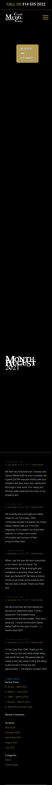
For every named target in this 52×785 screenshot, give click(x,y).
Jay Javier (12, 465)
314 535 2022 (33, 4)
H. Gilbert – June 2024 (16, 691)
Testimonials (37, 465)
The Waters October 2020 (17, 639)
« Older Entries (12, 679)
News (8, 759)
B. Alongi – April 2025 (16, 686)
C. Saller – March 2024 (16, 696)
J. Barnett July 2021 (14, 461)
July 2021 (10, 747)
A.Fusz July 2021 (13, 504)
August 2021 (11, 742)
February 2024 (12, 732)
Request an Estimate (34, 67)
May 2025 (10, 727)
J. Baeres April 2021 (14, 597)
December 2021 (13, 737)
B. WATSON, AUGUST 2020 (18, 707)
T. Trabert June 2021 (14, 550)
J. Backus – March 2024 (17, 702)
